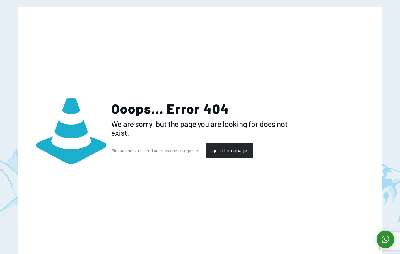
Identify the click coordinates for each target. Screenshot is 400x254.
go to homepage (229, 150)
